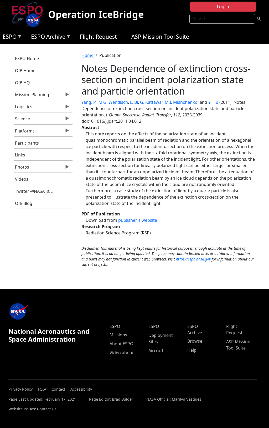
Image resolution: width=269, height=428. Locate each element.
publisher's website (137, 220)
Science (22, 120)
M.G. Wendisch (113, 102)
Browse (194, 341)
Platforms (24, 132)
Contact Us (46, 408)
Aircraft (155, 350)
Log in (223, 6)
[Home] (29, 14)
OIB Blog (23, 203)
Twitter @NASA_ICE (34, 191)
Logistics (23, 108)
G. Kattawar (151, 102)
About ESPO (121, 344)
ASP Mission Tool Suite (160, 36)
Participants (27, 143)
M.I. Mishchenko (181, 102)
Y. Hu (213, 102)
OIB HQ (22, 83)
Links (20, 155)
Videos (21, 179)
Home (87, 55)
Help (191, 350)
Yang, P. (88, 102)
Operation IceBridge (96, 14)
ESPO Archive (46, 37)
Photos (21, 168)
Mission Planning (31, 96)
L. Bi (134, 102)
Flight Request (98, 36)
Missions (118, 335)
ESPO (8, 37)
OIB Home (25, 70)
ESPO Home (27, 58)
